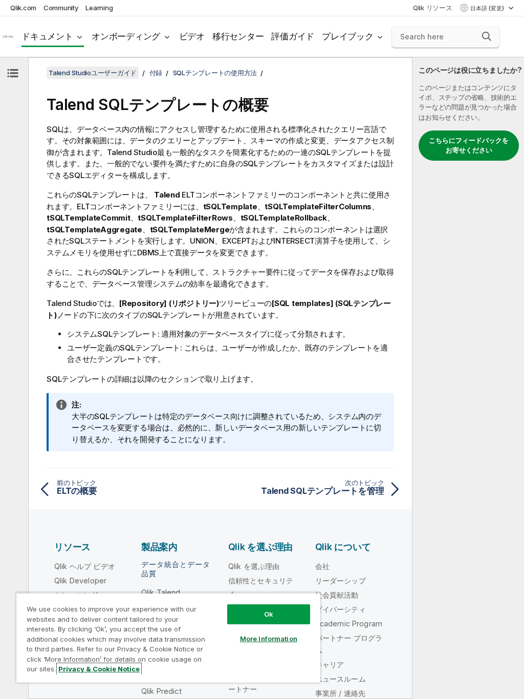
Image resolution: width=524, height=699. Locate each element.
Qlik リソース (432, 8)
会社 (322, 566)
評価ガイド (292, 36)
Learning (99, 8)
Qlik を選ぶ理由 (254, 566)
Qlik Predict (161, 691)
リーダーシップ (340, 580)
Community (61, 8)
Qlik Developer (80, 580)
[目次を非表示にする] (12, 73)
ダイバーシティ (340, 609)
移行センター (238, 36)
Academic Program (349, 623)
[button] (486, 36)
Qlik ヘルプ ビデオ (84, 566)
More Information (268, 639)
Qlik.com (23, 8)
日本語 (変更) (488, 8)
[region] (168, 638)
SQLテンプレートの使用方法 (215, 73)
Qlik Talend (161, 592)
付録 (156, 73)
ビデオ (192, 36)
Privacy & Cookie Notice (99, 669)
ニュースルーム (340, 678)
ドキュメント (47, 36)
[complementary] (468, 378)
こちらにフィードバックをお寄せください (469, 145)
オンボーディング (126, 36)
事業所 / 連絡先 (340, 693)
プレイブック (348, 36)
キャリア (329, 664)
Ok (268, 614)
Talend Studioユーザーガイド (93, 73)
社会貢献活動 (337, 595)
